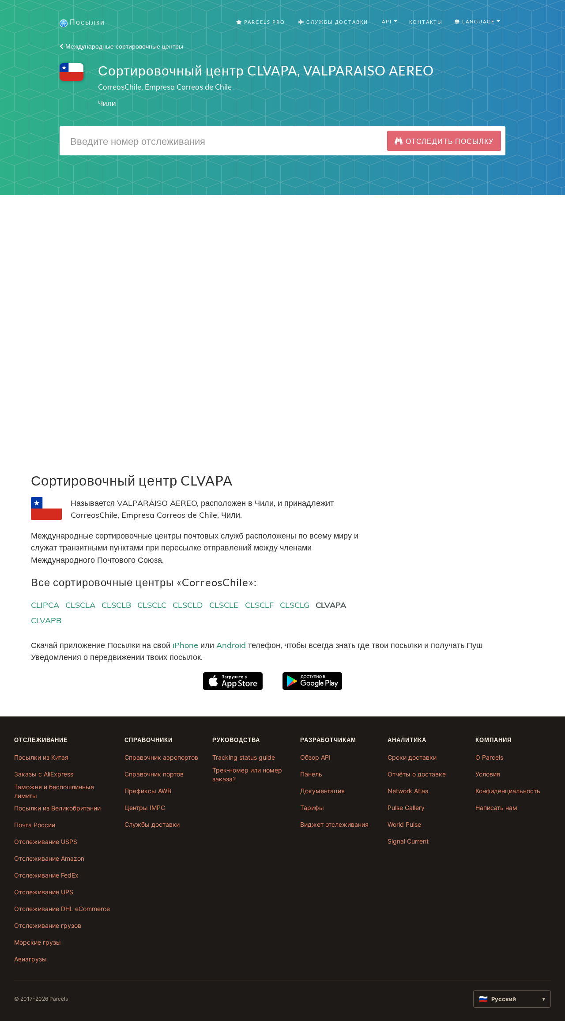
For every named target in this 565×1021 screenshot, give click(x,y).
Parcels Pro (263, 22)
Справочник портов (154, 774)
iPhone (185, 645)
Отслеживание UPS (43, 892)
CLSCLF (259, 605)
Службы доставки (152, 824)
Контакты (426, 22)
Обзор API (315, 757)
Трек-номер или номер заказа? (247, 774)
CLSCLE (223, 605)
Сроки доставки (412, 757)
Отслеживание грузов (47, 925)
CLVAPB (46, 620)
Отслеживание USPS (45, 841)
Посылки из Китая (41, 757)
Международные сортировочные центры (123, 46)
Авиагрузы (30, 959)
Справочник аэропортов (161, 757)
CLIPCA (45, 605)
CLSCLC (151, 605)
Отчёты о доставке (417, 774)
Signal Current (408, 841)
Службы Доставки (336, 22)
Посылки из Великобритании (57, 808)
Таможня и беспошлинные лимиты (54, 791)
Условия (487, 774)
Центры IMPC (144, 807)
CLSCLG (294, 605)
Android (231, 645)
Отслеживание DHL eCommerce (62, 908)
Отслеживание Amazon (49, 858)
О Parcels (489, 757)
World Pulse (404, 824)
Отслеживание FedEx (46, 875)
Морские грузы (37, 942)
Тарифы (312, 807)
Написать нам (496, 807)
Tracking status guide (243, 757)
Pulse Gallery (406, 807)
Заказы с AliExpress (43, 774)
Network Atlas (408, 791)
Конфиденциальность (507, 791)
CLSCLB (116, 605)
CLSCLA (80, 605)
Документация (322, 791)
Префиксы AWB (147, 791)
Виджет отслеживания (334, 824)
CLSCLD (188, 605)
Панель (311, 774)
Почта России (34, 825)
